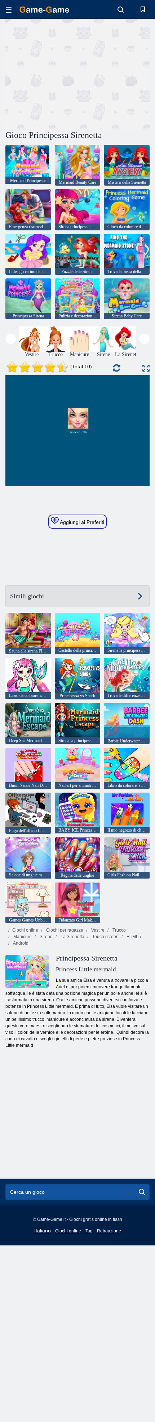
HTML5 (133, 936)
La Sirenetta (71, 936)
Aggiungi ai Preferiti (81, 522)
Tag (89, 1231)
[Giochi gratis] (44, 9)
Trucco (118, 930)
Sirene (46, 936)
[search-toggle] (120, 9)
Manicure (22, 936)
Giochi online (25, 930)
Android (20, 943)
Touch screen (105, 936)
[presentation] (10, 339)
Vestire (97, 930)
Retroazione (109, 1231)
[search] (142, 1192)
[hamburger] (8, 9)
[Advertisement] (66, 73)
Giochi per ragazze (64, 930)
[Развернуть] (146, 368)
